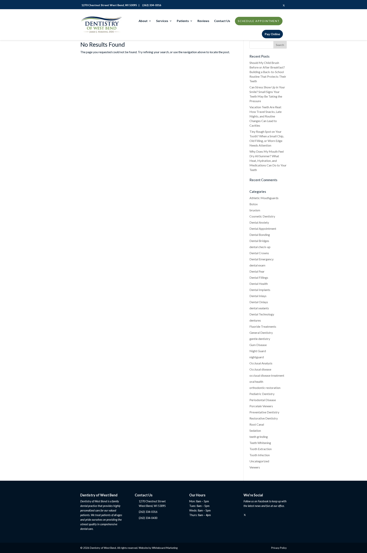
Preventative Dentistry (264, 412)
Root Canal (256, 424)
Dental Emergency (261, 259)
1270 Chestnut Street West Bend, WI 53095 (108, 5)
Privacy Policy (279, 547)
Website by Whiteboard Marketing (158, 547)
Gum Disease (258, 345)
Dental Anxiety (259, 222)
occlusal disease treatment (266, 375)
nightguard (256, 357)
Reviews (203, 21)
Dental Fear (257, 271)
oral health (256, 381)
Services (162, 21)
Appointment (259, 21)
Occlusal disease (260, 369)
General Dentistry (261, 332)
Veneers (254, 467)
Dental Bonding (259, 234)
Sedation (255, 430)
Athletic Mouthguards (263, 198)
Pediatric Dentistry (261, 394)
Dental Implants (259, 290)
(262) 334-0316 (151, 5)
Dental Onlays (258, 302)
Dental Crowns (259, 253)
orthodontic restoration (264, 387)
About (143, 21)
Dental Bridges (259, 241)
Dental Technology (261, 314)
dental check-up (259, 247)
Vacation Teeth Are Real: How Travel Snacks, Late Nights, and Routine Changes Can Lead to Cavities (265, 116)
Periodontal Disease (262, 400)
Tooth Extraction (260, 449)
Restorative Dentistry (263, 418)
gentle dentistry (259, 338)
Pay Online (272, 34)
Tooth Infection (259, 455)
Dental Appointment (262, 228)
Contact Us (222, 21)
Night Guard (257, 351)
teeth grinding (258, 436)
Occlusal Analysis (260, 363)
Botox (253, 204)
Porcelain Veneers (261, 406)
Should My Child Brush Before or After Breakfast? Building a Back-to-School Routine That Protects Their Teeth (267, 72)
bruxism (254, 210)
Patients (183, 21)
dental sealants (259, 308)
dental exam (257, 265)
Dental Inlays (257, 296)
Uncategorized (259, 461)
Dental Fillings (258, 277)
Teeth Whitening (260, 443)
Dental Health (258, 283)
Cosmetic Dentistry (262, 216)
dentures (255, 320)
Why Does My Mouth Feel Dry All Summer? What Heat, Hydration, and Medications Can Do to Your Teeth (268, 161)
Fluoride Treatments (262, 326)
